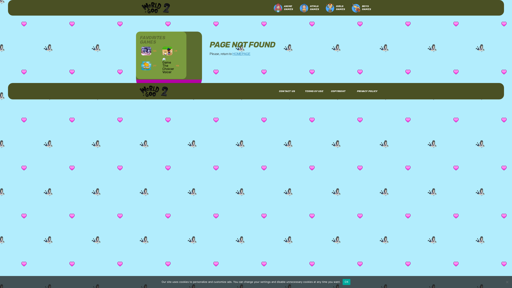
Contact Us (287, 91)
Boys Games (366, 8)
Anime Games (288, 8)
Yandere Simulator (150, 51)
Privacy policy (367, 91)
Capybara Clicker (150, 69)
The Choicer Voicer (171, 69)
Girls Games (340, 8)
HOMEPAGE (241, 54)
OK (346, 281)
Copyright (338, 91)
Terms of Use (314, 91)
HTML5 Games (314, 8)
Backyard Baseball (171, 51)
